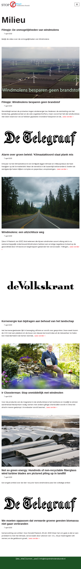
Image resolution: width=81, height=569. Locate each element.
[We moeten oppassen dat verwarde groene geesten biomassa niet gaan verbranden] (40, 503)
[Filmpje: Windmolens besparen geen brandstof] (40, 72)
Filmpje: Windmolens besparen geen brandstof (31, 102)
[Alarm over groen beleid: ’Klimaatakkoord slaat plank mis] (40, 137)
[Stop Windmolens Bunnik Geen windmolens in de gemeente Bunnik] (16, 4)
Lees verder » (68, 116)
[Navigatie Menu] (76, 4)
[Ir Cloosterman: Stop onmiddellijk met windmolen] (40, 366)
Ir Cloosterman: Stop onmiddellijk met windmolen (32, 392)
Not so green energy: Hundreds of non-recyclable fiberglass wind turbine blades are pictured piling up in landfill (39, 472)
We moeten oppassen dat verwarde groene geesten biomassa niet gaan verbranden (40, 522)
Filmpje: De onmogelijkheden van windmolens (30, 30)
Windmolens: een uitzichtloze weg (23, 232)
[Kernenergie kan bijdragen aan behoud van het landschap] (40, 287)
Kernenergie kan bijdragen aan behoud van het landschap (38, 321)
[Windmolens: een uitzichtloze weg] (40, 203)
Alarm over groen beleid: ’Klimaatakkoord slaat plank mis (37, 154)
